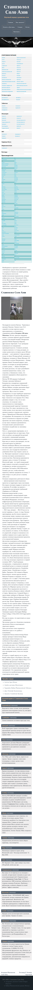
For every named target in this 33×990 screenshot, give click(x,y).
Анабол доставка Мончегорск (13, 685)
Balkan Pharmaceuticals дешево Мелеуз (17, 986)
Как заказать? (20, 22)
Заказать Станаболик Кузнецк (13, 694)
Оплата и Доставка (9, 27)
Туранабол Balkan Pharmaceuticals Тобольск (17, 688)
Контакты (17, 32)
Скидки (20, 27)
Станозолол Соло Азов (16, 9)
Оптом (27, 27)
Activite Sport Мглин (10, 682)
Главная (10, 22)
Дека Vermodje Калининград (13, 691)
